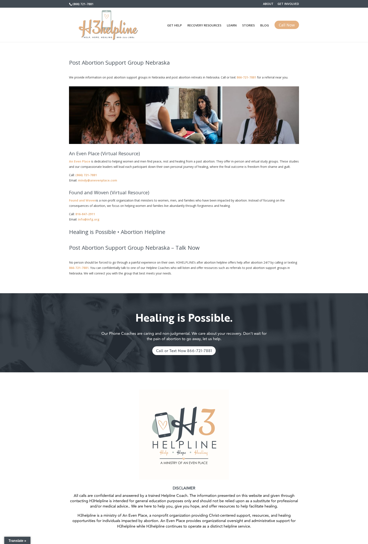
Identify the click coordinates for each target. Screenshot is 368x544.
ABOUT (268, 4)
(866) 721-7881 (82, 4)
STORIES (248, 25)
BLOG (264, 25)
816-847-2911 (85, 214)
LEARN (232, 25)
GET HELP (174, 25)
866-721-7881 (246, 77)
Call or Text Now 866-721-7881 (184, 350)
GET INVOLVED (288, 4)
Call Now (287, 25)
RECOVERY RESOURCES (204, 25)
